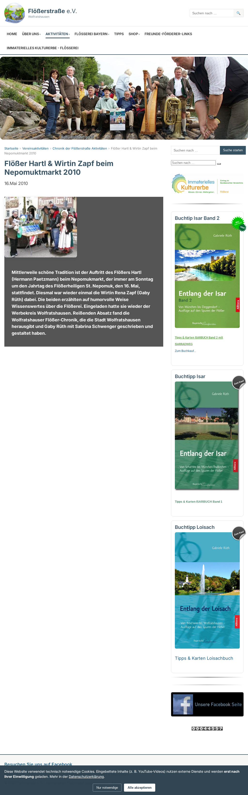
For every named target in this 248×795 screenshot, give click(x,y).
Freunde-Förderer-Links (168, 34)
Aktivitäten (57, 34)
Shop (133, 34)
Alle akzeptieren (140, 787)
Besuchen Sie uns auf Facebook (38, 764)
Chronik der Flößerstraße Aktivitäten (80, 148)
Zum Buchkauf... (185, 351)
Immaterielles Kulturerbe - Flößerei (42, 48)
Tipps (119, 34)
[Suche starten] (219, 164)
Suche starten (233, 150)
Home (12, 34)
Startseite (11, 148)
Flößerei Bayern (91, 34)
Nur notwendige (107, 787)
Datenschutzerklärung (86, 776)
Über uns (30, 34)
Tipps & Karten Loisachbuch (204, 658)
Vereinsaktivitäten (35, 148)
